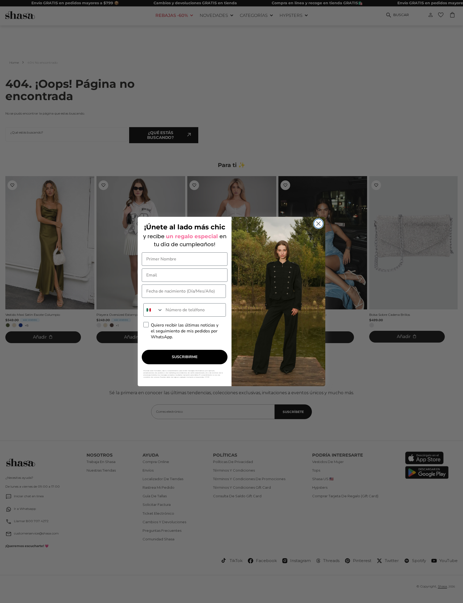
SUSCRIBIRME (184, 356)
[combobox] (153, 310)
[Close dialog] (318, 223)
